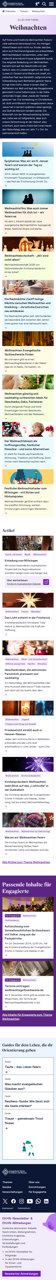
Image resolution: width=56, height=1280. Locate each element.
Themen (24, 11)
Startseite (10, 11)
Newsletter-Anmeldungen (21, 1273)
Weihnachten (38, 11)
